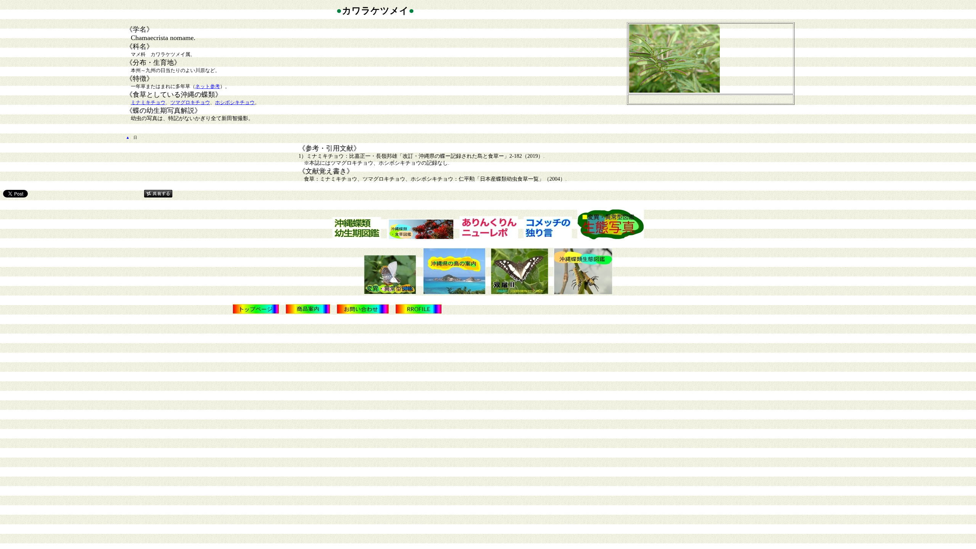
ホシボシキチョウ (235, 102)
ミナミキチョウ (148, 102)
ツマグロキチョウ (190, 102)
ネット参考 (207, 86)
